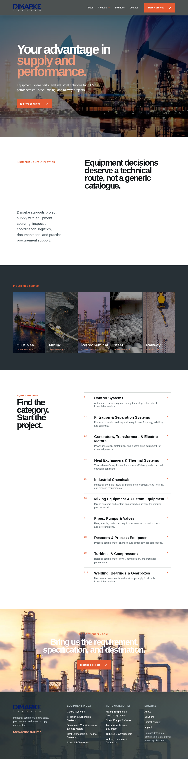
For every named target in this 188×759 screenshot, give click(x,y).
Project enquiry (152, 722)
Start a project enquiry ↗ (27, 732)
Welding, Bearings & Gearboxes (116, 741)
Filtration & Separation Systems (79, 718)
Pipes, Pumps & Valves (118, 720)
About (90, 7)
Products (102, 7)
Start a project (159, 8)
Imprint (148, 727)
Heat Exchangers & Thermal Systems (82, 736)
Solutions (120, 7)
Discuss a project (94, 665)
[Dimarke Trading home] (27, 7)
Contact (134, 7)
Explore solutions (34, 103)
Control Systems (76, 711)
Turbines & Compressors (119, 734)
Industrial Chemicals (78, 742)
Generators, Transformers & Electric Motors (82, 727)
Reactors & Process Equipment (116, 727)
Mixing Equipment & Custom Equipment (116, 713)
